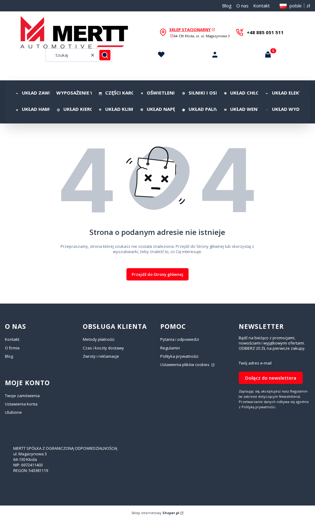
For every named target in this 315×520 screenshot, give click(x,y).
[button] (104, 55)
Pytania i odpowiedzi (179, 339)
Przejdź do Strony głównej (157, 274)
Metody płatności (98, 339)
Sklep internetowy (155, 512)
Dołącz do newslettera (270, 378)
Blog (227, 5)
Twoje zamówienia (22, 395)
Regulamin (170, 348)
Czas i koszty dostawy (103, 348)
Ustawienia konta (21, 404)
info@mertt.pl (25, 491)
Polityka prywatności (179, 356)
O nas (242, 5)
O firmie (12, 348)
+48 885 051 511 (265, 32)
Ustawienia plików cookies (185, 364)
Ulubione (13, 412)
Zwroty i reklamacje (101, 356)
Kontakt (261, 5)
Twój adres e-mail (255, 363)
